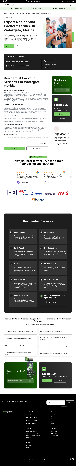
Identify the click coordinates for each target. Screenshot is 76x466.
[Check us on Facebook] (3, 1)
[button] (20, 331)
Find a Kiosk (54, 431)
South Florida (19, 13)
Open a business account (33, 435)
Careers (28, 437)
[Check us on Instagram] (6, 1)
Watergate (27, 13)
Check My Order (30, 445)
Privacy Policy (30, 459)
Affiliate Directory (55, 435)
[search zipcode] (67, 90)
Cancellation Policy (40, 459)
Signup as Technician (32, 433)
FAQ (52, 421)
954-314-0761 (38, 148)
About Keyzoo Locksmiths (57, 414)
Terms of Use (20, 459)
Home (5, 13)
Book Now (15, 148)
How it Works (54, 433)
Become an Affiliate (31, 431)
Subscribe (70, 402)
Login (27, 447)
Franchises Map (55, 417)
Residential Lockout (45, 13)
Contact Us (54, 419)
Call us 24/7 (22, 46)
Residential (35, 13)
